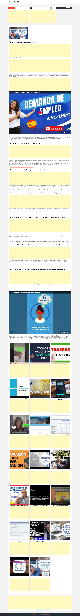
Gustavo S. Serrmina (12, 57)
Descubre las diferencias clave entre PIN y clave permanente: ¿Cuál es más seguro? (36, 9)
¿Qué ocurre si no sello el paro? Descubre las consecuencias (12, 9)
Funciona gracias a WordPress (34, 614)
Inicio (10, 4)
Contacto (17, 4)
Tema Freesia (48, 614)
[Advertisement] (12, 16)
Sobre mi (21, 4)
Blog (13, 4)
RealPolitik (13, 2)
